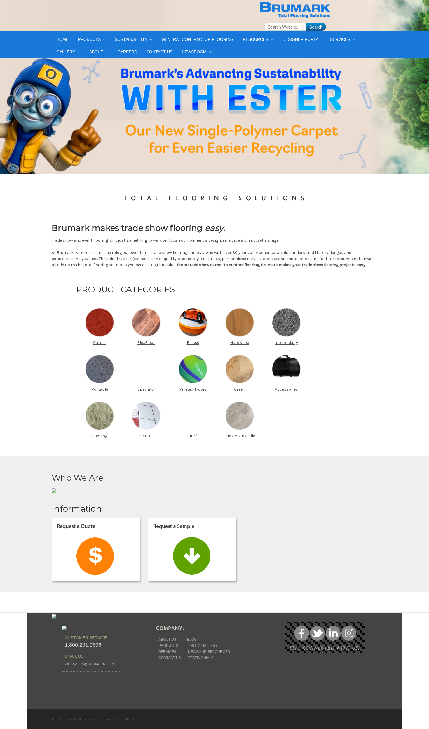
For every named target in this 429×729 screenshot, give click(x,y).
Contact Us (159, 52)
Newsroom (195, 52)
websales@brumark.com (89, 664)
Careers (127, 52)
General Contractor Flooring (197, 39)
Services (340, 39)
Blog (192, 639)
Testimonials (201, 658)
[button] (98, 551)
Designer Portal (301, 39)
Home (62, 39)
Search (315, 27)
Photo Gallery (203, 646)
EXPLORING (122, 719)
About (96, 52)
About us (167, 639)
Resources (256, 39)
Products (90, 39)
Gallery (66, 52)
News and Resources (209, 652)
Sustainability (132, 39)
